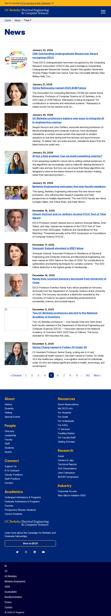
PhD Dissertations (67, 468)
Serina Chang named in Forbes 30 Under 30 (59, 347)
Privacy (8, 602)
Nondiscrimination (13, 597)
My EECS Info (65, 408)
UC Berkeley (11, 576)
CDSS (7, 586)
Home (8, 20)
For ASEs (63, 425)
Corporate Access (67, 491)
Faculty (8, 439)
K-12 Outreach (12, 470)
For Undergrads (66, 421)
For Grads (63, 416)
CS (6, 571)
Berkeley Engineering (15, 581)
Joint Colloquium (66, 472)
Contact (9, 482)
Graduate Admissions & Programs (22, 501)
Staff (7, 443)
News (17, 20)
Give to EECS (30, 543)
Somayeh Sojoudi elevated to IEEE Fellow (58, 248)
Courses (9, 505)
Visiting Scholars (66, 441)
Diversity (9, 408)
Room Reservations (68, 404)
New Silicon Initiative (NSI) (72, 495)
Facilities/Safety (66, 433)
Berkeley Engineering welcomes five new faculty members (69, 186)
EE (6, 565)
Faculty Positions (14, 474)
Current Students (13, 513)
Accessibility (11, 591)
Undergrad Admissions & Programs (23, 497)
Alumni (8, 451)
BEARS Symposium (68, 476)
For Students (64, 412)
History (8, 404)
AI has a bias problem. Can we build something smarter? (67, 156)
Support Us (10, 466)
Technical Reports (67, 464)
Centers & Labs (66, 460)
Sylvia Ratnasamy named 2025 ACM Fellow (59, 87)
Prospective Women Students (20, 509)
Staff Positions (12, 478)
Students (9, 447)
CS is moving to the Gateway (35, 3)
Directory (9, 431)
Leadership (10, 435)
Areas (61, 456)
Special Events (12, 416)
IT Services (64, 429)
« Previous (16, 375)
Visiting (8, 412)
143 (88, 375)
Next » (98, 375)
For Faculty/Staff (67, 437)
